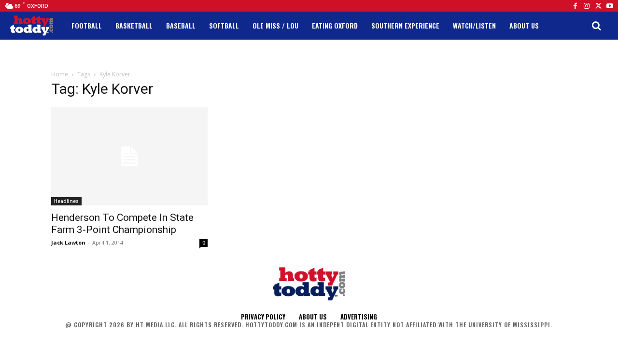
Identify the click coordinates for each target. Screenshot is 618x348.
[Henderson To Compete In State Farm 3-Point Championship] (129, 156)
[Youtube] (609, 5)
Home (59, 74)
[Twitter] (598, 5)
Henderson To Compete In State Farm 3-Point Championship (122, 223)
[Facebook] (575, 5)
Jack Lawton (68, 242)
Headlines (66, 201)
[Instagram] (586, 5)
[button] (596, 25)
